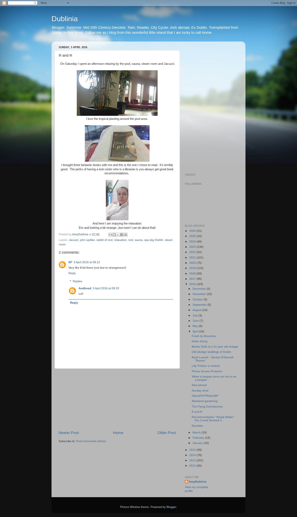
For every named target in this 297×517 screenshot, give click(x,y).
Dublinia (65, 19)
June (196, 320)
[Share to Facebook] (122, 235)
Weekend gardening (205, 401)
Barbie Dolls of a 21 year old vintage (215, 346)
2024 (193, 241)
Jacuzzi (73, 239)
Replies (77, 281)
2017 (193, 278)
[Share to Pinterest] (126, 235)
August (197, 310)
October (198, 299)
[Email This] (110, 235)
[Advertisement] (117, 399)
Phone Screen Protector (207, 371)
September (200, 304)
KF (70, 262)
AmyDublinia (197, 481)
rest (130, 239)
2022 (193, 252)
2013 (193, 460)
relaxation (120, 239)
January (198, 443)
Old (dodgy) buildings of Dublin (211, 351)
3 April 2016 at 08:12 (87, 262)
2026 (193, 230)
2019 (193, 268)
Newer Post (69, 433)
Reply (72, 273)
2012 (193, 465)
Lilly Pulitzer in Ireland (206, 365)
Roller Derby (200, 341)
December (200, 288)
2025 (193, 236)
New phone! (199, 385)
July (195, 315)
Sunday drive (200, 390)
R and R (197, 411)
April (196, 331)
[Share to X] (118, 235)
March (197, 432)
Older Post (166, 433)
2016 (193, 284)
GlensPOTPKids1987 (205, 395)
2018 (193, 273)
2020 (193, 262)
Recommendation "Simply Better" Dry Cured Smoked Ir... (213, 419)
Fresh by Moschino (204, 336)
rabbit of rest (104, 239)
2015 (193, 449)
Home (118, 433)
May (196, 326)
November (200, 294)
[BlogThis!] (114, 235)
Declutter (197, 425)
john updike (87, 239)
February (199, 437)
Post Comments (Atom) (91, 441)
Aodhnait (85, 288)
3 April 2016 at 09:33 (106, 288)
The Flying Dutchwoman (207, 406)
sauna (139, 239)
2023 (193, 246)
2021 (193, 257)
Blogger (171, 506)
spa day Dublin (153, 239)
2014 (193, 455)
